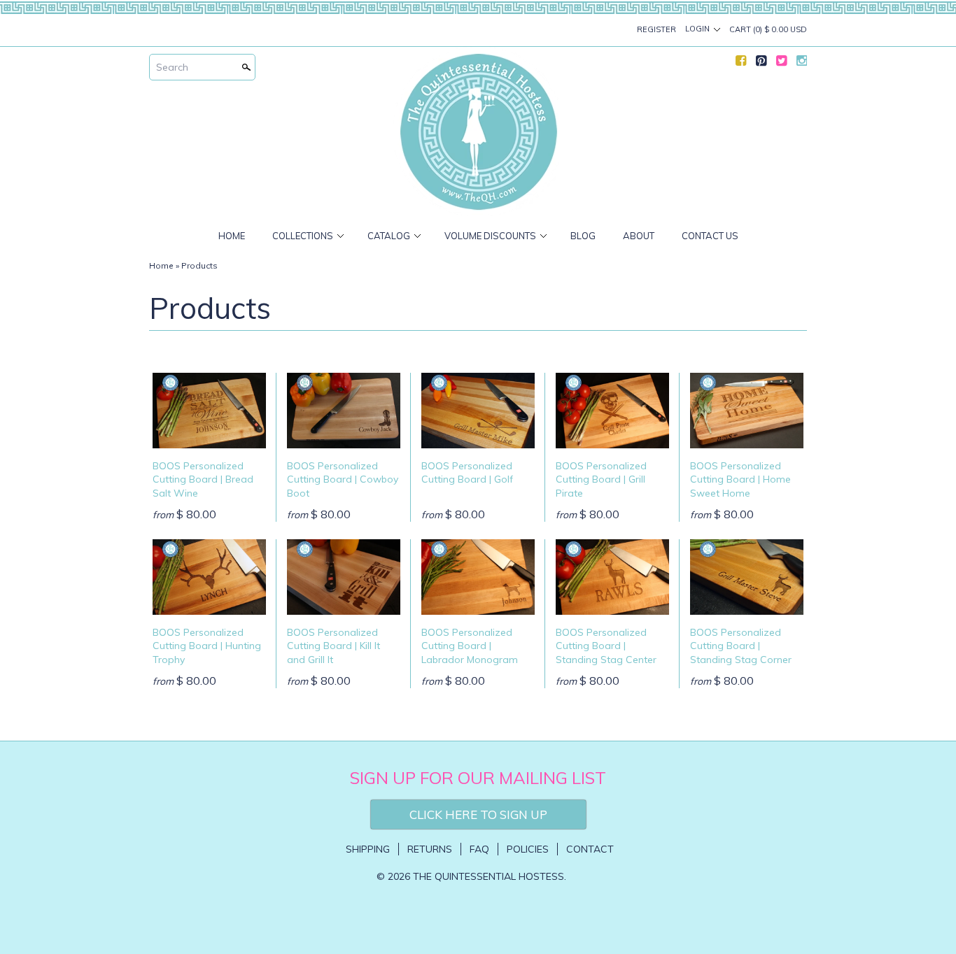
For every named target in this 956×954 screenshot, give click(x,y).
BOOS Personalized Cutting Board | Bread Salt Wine (203, 479)
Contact (590, 849)
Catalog (388, 235)
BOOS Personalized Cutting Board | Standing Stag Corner (741, 646)
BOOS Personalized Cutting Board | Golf (467, 473)
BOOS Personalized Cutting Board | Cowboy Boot (342, 479)
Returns (429, 849)
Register (656, 29)
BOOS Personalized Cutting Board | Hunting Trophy (207, 646)
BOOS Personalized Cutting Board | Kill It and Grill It (333, 646)
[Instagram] (801, 63)
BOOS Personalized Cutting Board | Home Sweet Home (740, 479)
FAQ (479, 849)
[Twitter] (781, 63)
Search (172, 67)
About (638, 235)
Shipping (368, 849)
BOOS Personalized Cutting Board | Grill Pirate (601, 479)
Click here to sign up (478, 814)
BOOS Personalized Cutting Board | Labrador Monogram (469, 646)
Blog (583, 235)
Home (231, 235)
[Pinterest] (761, 63)
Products (199, 265)
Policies (528, 849)
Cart (768, 29)
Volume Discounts (490, 235)
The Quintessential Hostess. (489, 876)
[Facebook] (741, 63)
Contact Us (710, 235)
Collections (302, 235)
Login (697, 29)
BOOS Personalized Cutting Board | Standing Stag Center (606, 646)
